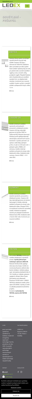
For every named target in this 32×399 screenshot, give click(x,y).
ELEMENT (14, 187)
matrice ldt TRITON (21, 293)
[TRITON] (5, 257)
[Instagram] (21, 372)
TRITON (13, 249)
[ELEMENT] (5, 195)
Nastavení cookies (16, 387)
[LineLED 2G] (5, 125)
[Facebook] (18, 372)
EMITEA (13, 52)
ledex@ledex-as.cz (7, 1)
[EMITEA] (5, 60)
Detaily (12, 91)
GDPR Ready (8, 377)
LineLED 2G (15, 117)
